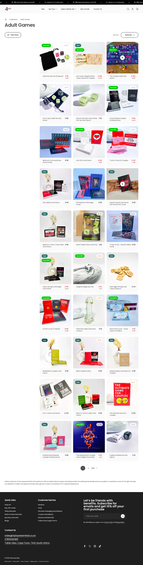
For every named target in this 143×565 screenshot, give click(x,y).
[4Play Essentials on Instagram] (95, 546)
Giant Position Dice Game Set (86, 245)
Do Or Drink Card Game (51, 413)
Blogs (7, 521)
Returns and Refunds (46, 518)
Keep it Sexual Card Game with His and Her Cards (119, 203)
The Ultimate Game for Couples (118, 414)
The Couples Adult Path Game (118, 77)
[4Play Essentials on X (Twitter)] (90, 546)
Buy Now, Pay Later (11, 518)
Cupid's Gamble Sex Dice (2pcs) (118, 456)
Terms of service (25, 561)
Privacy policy (16, 561)
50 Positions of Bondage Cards (84, 203)
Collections (13, 19)
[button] (122, 57)
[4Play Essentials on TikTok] (100, 546)
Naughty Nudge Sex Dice (85, 287)
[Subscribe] (123, 516)
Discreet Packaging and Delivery (50, 511)
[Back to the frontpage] (6, 19)
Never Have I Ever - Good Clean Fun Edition (119, 330)
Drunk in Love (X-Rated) (51, 329)
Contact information (44, 561)
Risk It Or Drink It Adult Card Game (86, 414)
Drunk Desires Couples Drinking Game (118, 119)
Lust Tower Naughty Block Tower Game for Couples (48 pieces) (85, 78)
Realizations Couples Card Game (52, 372)
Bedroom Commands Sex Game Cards (52, 161)
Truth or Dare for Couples (119, 160)
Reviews (41, 505)
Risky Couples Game (83, 371)
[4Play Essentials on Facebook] (85, 546)
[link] (27, 543)
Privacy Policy (120, 522)
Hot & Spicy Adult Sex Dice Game (52, 119)
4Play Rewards (10, 511)
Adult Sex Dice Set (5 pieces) (53, 76)
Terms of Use (108, 522)
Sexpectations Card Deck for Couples (120, 372)
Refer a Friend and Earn (13, 514)
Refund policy (8, 561)
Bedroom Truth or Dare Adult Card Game (53, 246)
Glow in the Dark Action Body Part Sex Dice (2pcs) (86, 119)
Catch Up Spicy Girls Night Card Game (52, 288)
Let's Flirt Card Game (83, 160)
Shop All (8, 505)
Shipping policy (34, 561)
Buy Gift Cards (10, 508)
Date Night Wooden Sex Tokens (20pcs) (118, 288)
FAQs (40, 508)
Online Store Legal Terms (47, 521)
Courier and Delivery (45, 514)
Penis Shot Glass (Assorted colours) (85, 330)
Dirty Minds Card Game (51, 202)
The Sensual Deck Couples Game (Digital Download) (85, 456)
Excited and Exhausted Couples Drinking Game (51, 456)
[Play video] (122, 58)
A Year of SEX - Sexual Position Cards (120, 246)
